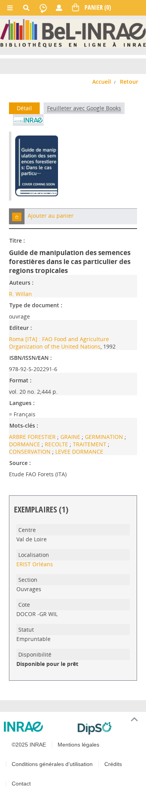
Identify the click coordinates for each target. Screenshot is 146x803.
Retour (129, 81)
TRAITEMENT (90, 444)
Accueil (101, 81)
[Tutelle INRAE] (37, 727)
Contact (21, 783)
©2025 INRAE (29, 744)
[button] (17, 216)
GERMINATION (105, 436)
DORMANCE (25, 444)
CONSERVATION (30, 451)
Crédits (113, 764)
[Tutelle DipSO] (108, 728)
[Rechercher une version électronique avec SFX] (28, 120)
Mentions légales (78, 744)
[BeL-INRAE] (73, 33)
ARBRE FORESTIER (33, 436)
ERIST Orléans (34, 564)
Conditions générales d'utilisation (52, 764)
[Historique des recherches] (43, 8)
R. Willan (20, 294)
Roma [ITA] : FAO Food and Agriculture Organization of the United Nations (59, 342)
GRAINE (71, 436)
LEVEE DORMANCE (79, 451)
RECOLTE (57, 444)
